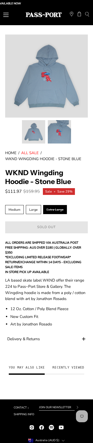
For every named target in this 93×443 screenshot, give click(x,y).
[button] (87, 15)
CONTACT (20, 408)
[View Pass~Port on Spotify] (51, 426)
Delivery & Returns (23, 339)
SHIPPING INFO (24, 414)
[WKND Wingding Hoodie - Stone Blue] (33, 132)
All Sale (30, 152)
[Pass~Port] (44, 14)
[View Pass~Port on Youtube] (61, 426)
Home (11, 152)
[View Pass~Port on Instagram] (32, 426)
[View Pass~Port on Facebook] (41, 426)
